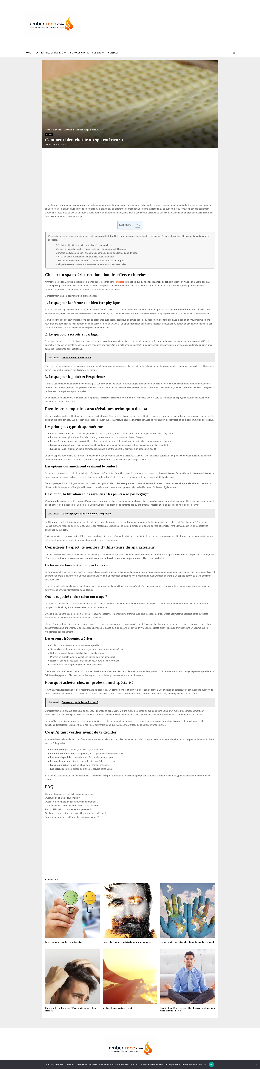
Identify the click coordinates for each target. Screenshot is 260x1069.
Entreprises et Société (49, 53)
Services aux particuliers (85, 53)
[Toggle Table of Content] (136, 225)
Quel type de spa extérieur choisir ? (62, 797)
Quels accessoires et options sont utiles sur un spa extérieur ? (75, 813)
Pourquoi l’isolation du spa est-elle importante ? (68, 809)
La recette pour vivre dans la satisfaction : (64, 942)
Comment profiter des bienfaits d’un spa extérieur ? (70, 794)
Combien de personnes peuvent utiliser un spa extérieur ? (73, 805)
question (120, 282)
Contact (113, 53)
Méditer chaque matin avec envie (118, 1008)
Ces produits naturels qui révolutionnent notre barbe (127, 942)
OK (211, 1064)
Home (28, 53)
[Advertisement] (180, 24)
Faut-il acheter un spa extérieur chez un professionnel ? (72, 817)
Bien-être (49, 134)
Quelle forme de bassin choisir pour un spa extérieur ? (71, 801)
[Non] (256, 1064)
